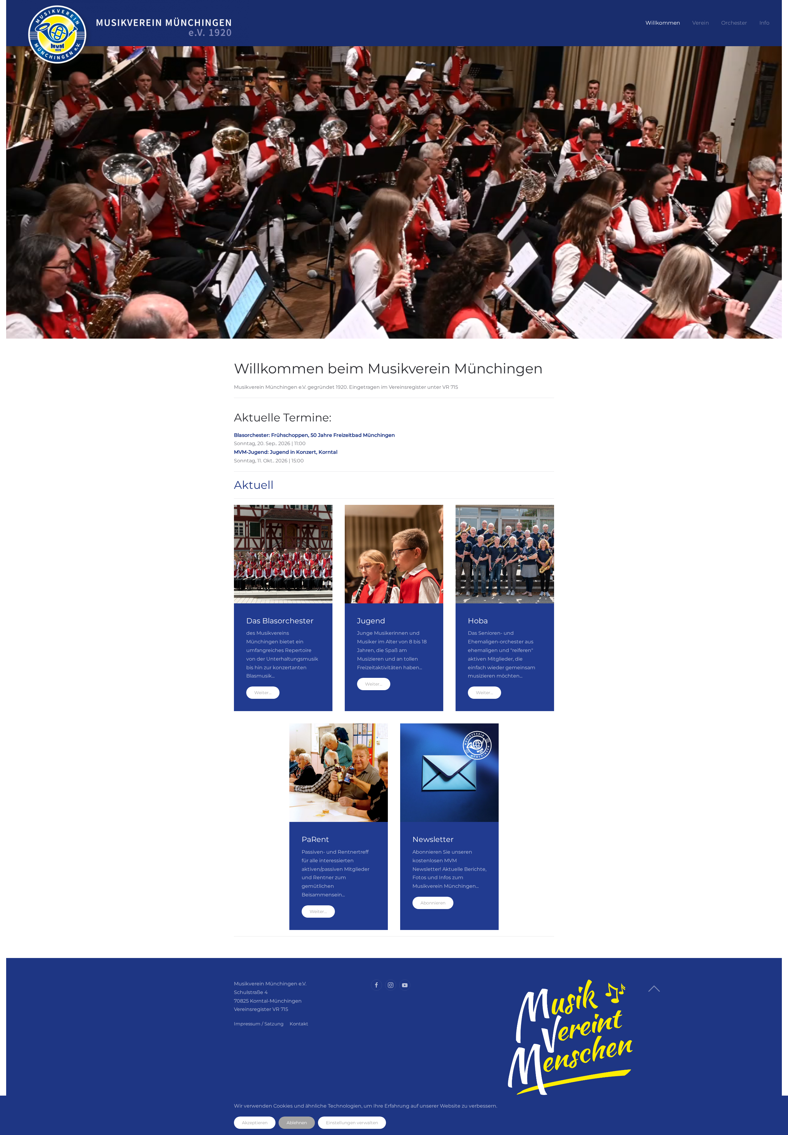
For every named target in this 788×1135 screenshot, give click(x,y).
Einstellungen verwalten (352, 1122)
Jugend (371, 620)
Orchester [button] (734, 23)
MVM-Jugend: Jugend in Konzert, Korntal (285, 452)
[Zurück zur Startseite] (133, 23)
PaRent (315, 839)
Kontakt (299, 1024)
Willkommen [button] (662, 23)
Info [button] (764, 23)
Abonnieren (432, 903)
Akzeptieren (254, 1122)
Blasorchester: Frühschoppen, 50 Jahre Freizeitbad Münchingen (314, 435)
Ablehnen (297, 1122)
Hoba (478, 620)
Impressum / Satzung (258, 1024)
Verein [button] (700, 23)
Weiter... (262, 692)
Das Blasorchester (280, 620)
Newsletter (433, 839)
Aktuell (254, 485)
